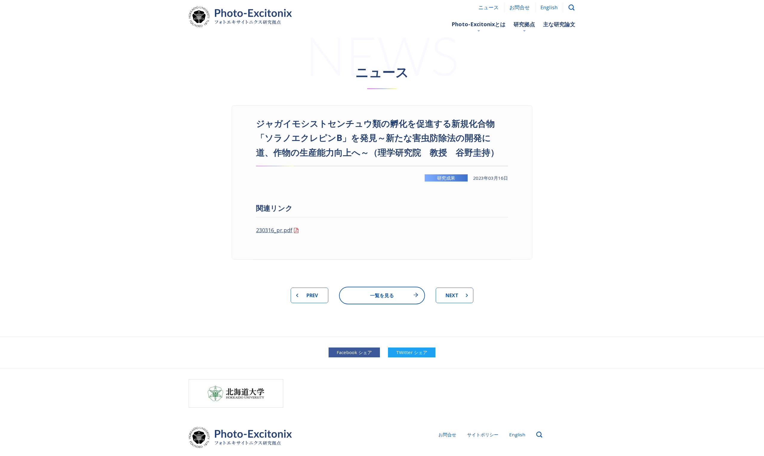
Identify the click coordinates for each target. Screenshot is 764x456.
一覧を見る (382, 295)
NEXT (452, 295)
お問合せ (519, 7)
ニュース (488, 7)
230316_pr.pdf (274, 230)
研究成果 (446, 178)
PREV (312, 295)
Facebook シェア (354, 352)
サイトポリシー (482, 435)
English (548, 7)
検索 (572, 7)
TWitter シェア (411, 352)
